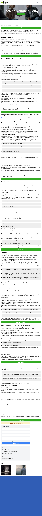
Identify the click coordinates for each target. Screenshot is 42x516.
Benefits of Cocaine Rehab (7, 453)
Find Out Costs (21, 56)
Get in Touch (21, 27)
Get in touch (21, 14)
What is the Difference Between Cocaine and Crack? (12, 455)
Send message (16, 443)
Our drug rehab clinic (5, 117)
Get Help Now (21, 362)
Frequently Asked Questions (7, 458)
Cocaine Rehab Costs (6, 449)
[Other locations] (37, 2)
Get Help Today (21, 179)
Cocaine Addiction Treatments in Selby (9, 451)
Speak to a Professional (21, 322)
